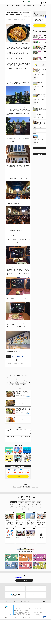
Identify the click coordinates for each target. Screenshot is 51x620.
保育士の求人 (38, 612)
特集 (40, 5)
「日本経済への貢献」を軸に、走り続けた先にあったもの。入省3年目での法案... (42, 59)
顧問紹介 (20, 612)
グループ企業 (26, 617)
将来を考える (18, 5)
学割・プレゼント (35, 5)
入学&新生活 (6, 5)
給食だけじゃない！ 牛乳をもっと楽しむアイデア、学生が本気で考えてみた (41, 523)
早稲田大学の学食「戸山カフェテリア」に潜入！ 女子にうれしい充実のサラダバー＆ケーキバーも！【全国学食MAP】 (18, 433)
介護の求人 (15, 613)
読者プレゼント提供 (20, 601)
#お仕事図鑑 (38, 502)
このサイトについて (6, 601)
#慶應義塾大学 (24, 395)
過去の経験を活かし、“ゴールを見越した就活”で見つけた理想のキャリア (42, 38)
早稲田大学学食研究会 (15, 19)
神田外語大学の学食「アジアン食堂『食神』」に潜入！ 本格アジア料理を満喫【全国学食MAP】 (18, 430)
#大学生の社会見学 (21, 502)
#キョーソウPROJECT (13, 502)
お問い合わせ (15, 601)
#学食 (21, 395)
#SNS (37, 486)
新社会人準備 (29, 5)
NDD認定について (31, 601)
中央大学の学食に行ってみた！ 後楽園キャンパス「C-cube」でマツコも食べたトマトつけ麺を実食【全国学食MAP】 (23, 409)
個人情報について (12, 601)
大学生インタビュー (12, 382)
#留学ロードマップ (27, 502)
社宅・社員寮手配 (32, 614)
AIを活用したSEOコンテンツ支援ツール (18, 610)
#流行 (23, 486)
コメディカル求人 (30, 612)
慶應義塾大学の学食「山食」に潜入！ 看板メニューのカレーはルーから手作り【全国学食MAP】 (18, 437)
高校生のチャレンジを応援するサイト (28, 608)
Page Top (43, 601)
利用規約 (9, 601)
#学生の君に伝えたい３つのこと (36, 506)
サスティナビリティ (20, 617)
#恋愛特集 (33, 504)
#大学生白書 (19, 486)
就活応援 (24, 5)
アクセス (17, 617)
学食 (18, 19)
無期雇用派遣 (41, 612)
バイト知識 (11, 384)
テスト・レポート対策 (23, 382)
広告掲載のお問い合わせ (24, 601)
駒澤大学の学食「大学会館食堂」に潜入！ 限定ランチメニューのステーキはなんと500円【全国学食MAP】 (23, 401)
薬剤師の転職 (22, 612)
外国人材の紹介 (23, 613)
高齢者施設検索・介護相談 (25, 610)
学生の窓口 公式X (39, 154)
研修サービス (15, 614)
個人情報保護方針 (29, 617)
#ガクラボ (33, 502)
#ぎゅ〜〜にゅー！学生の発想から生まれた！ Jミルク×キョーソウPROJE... (20, 523)
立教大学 (24, 19)
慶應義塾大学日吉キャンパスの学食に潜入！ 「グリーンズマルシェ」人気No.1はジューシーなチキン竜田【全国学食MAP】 (23, 392)
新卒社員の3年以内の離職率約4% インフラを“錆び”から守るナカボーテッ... (42, 43)
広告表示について (17, 601)
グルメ (21, 19)
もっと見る (41, 537)
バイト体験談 (17, 384)
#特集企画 (28, 506)
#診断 (19, 506)
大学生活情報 (40, 608)
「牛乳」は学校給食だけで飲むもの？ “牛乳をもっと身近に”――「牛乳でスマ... (31, 523)
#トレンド (14, 486)
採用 (23, 617)
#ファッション (28, 486)
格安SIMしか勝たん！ (23, 384)
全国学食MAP (9, 19)
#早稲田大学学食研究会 (22, 412)
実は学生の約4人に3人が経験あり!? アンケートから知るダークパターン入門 (41, 48)
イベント (45, 5)
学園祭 (29, 382)
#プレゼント (18, 504)
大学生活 (12, 5)
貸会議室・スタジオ (28, 614)
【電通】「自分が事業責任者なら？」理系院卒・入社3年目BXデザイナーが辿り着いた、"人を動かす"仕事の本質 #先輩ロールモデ (42, 96)
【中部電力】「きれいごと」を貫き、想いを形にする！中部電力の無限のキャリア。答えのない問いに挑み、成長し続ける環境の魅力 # (42, 71)
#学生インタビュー (38, 504)
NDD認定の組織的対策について (36, 601)
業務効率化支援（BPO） (20, 614)
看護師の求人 (26, 612)
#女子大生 (33, 486)
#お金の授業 (23, 506)
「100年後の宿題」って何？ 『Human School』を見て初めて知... (42, 54)
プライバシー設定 (28, 601)
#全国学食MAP (17, 395)
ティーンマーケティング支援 (35, 608)
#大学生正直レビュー (13, 506)
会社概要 (15, 617)
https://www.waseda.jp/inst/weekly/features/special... (14, 59)
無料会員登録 (18, 476)
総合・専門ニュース (21, 608)
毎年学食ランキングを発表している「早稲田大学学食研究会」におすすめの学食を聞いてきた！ (17, 440)
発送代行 (24, 614)
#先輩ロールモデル (12, 504)
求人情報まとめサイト (16, 608)
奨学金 (17, 382)
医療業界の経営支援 (19, 613)
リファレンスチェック (37, 614)
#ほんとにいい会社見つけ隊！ (26, 504)
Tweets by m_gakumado (18, 577)
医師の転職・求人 (34, 612)
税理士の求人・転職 (16, 612)
